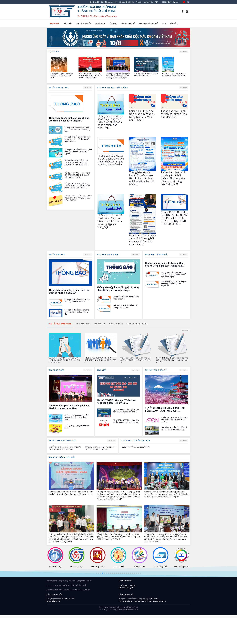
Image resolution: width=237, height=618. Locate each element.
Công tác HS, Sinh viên (126, 2)
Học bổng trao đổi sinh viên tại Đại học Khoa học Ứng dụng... (174, 428)
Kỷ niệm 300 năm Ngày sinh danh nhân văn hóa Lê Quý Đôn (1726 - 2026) (173, 76)
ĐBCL (164, 23)
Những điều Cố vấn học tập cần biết (135, 447)
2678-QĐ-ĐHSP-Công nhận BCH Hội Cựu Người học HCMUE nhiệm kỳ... (101, 448)
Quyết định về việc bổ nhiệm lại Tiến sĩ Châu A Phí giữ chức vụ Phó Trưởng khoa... (135, 360)
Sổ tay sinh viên (69, 599)
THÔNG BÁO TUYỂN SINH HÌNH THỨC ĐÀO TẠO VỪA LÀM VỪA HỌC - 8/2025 (78, 198)
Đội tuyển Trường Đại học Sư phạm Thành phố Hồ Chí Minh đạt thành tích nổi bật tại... (117, 76)
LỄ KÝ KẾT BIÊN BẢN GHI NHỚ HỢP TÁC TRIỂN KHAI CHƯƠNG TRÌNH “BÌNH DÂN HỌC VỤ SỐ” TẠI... (145, 77)
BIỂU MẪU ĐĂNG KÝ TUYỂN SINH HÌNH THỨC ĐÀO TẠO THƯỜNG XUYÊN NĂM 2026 (76, 162)
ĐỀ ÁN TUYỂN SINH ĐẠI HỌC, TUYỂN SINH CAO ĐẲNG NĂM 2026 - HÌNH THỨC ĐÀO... (77, 185)
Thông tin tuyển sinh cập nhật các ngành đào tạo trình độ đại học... (77, 129)
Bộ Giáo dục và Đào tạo (170, 2)
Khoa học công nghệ (148, 23)
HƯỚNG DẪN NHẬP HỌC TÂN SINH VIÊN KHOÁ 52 (62, 75)
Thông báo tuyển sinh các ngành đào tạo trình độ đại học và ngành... (78, 151)
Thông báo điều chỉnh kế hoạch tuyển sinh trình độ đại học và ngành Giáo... (78, 139)
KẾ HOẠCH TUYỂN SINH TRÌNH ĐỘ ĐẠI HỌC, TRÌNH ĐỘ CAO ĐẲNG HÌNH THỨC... (78, 175)
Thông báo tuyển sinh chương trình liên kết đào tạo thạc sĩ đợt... (77, 312)
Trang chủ (54, 23)
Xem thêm (183, 51)
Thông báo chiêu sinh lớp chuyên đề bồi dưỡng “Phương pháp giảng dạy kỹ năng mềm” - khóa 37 (173, 178)
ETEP (156, 2)
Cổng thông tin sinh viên (109, 2)
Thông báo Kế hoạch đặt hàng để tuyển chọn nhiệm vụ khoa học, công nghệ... (173, 274)
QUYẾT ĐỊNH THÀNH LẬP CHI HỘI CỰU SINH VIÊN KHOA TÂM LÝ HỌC (65, 448)
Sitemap (122, 588)
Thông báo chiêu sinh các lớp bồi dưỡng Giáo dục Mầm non (174, 113)
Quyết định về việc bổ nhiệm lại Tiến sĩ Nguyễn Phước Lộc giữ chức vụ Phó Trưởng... (171, 360)
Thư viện (138, 2)
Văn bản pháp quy (140, 601)
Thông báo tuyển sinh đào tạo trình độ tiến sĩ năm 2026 (77, 300)
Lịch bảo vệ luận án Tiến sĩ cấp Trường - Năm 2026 (125, 306)
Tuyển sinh (100, 23)
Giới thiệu (68, 23)
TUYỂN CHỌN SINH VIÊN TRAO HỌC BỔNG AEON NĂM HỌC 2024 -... (174, 419)
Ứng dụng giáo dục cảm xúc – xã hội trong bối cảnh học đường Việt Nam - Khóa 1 (142, 240)
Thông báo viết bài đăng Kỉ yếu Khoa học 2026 (126, 298)
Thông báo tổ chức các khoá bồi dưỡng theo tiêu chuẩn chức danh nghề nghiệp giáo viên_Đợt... (110, 121)
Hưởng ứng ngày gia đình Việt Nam (77, 426)
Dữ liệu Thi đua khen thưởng (156, 601)
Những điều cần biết (53, 601)
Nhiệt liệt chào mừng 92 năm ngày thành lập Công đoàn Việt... (77, 417)
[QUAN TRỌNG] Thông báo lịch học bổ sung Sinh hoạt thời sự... (126, 421)
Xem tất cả (185, 330)
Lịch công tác (148, 2)
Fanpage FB (130, 588)
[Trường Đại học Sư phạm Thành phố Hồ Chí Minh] (82, 12)
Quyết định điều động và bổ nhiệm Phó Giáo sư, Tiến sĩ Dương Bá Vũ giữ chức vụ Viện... (65, 360)
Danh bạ (132, 585)
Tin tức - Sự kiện (83, 23)
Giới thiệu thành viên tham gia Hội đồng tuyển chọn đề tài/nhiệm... (173, 283)
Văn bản (173, 23)
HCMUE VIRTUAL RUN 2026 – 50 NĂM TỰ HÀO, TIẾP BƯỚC (90, 75)
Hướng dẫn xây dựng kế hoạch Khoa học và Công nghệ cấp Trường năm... (164, 264)
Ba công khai (123, 585)
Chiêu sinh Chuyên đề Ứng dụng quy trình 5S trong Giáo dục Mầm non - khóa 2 (142, 115)
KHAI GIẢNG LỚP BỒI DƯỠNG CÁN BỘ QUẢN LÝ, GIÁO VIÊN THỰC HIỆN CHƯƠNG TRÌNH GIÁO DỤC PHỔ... (174, 217)
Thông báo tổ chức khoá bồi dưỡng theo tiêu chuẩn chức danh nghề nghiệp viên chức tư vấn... (142, 178)
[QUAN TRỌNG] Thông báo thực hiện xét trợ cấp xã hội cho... (126, 411)
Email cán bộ (94, 2)
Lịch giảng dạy (143, 599)
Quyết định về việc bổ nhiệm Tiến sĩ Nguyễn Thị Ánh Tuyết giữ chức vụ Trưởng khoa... (99, 360)
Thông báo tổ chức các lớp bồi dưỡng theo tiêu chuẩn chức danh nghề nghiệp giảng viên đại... (111, 160)
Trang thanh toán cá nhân (128, 599)
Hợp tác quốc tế (127, 23)
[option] (118, 38)
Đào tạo (112, 23)
